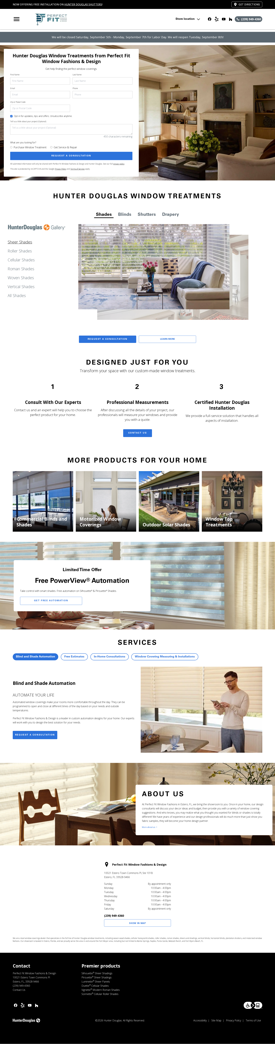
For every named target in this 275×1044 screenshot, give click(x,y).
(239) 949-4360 (114, 916)
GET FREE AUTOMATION (51, 601)
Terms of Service (77, 169)
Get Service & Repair (65, 147)
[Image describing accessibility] (253, 1005)
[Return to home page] (78, 19)
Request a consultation (35, 735)
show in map (137, 923)
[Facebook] (209, 19)
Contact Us (137, 433)
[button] (16, 19)
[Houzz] (230, 19)
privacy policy (118, 163)
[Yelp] (216, 19)
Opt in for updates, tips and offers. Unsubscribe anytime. (43, 116)
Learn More (167, 339)
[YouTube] (223, 19)
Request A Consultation (107, 339)
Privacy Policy (60, 169)
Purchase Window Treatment (30, 147)
